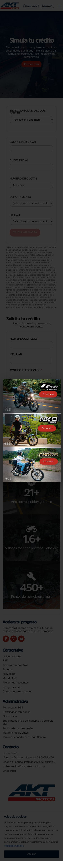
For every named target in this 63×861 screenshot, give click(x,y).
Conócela (48, 394)
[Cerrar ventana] (57, 382)
